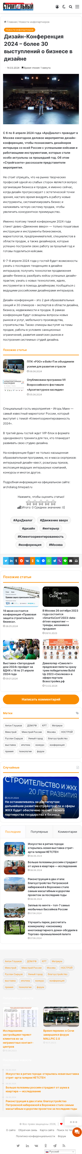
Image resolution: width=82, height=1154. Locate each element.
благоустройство (58, 738)
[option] (41, 797)
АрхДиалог (23, 520)
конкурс (39, 744)
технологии (25, 751)
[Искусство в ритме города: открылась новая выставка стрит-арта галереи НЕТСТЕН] (14, 849)
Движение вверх (55, 520)
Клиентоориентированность (42, 536)
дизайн (29, 528)
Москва (57, 545)
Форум (62, 1136)
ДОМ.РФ (32, 725)
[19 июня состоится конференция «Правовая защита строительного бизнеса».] (21, 596)
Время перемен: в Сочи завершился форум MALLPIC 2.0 (58, 1034)
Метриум (57, 725)
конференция (30, 545)
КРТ (44, 725)
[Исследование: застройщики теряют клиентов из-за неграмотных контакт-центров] (21, 1017)
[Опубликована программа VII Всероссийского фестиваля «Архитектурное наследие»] (13, 384)
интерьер (51, 528)
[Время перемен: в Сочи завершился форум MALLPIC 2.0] (61, 1017)
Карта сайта (47, 1130)
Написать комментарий (41, 699)
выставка (10, 744)
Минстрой (10, 732)
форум (40, 751)
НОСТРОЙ (67, 732)
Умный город (35, 738)
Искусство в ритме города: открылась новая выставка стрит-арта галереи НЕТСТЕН (51, 847)
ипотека (25, 744)
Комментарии (67, 831)
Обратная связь (27, 1130)
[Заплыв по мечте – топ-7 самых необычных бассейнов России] (14, 910)
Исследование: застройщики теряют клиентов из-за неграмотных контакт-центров (18, 1038)
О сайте (11, 1130)
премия (9, 751)
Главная (11, 21)
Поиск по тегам (66, 1130)
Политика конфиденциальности (35, 1136)
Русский (54, 1151)
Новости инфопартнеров (34, 21)
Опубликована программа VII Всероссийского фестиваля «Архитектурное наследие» (46, 384)
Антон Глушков (13, 725)
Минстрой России (32, 732)
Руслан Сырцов (14, 738)
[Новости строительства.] (18, 6)
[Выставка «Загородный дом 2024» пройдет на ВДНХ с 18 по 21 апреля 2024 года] (21, 649)
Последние (13, 831)
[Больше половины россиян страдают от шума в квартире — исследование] (14, 867)
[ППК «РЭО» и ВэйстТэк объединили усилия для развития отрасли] (13, 366)
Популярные (39, 831)
